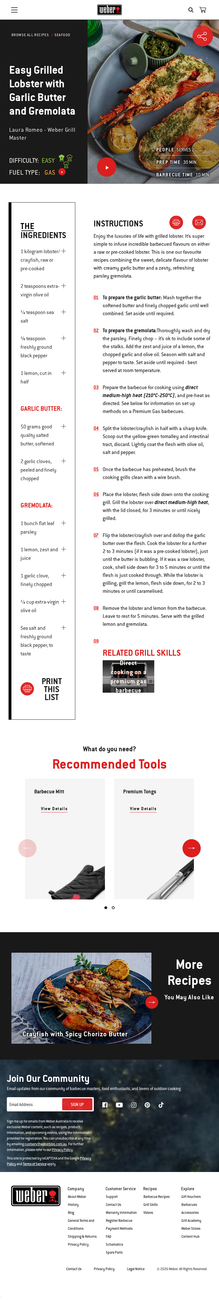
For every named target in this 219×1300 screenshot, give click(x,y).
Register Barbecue (119, 1220)
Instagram (133, 1104)
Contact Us (113, 1204)
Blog (71, 1212)
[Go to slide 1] (105, 907)
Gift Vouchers (191, 1196)
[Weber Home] (109, 10)
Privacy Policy (62, 1150)
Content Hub (190, 1236)
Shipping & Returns (82, 1236)
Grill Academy (191, 1220)
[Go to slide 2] (113, 907)
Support (112, 1196)
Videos (148, 1212)
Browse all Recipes (30, 35)
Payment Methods (119, 1228)
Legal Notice (136, 1269)
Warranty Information (121, 1212)
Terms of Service (34, 1164)
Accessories (190, 1212)
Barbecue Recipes (156, 1196)
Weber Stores (190, 1228)
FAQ (108, 1236)
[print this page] (178, 222)
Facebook (105, 1104)
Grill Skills (150, 1204)
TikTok (161, 1104)
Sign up (77, 1104)
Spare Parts (114, 1252)
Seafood (62, 35)
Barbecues (189, 1204)
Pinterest (147, 1104)
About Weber (77, 1196)
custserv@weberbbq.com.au (46, 1144)
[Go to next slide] (191, 848)
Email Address (21, 1104)
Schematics (114, 1244)
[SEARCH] (192, 10)
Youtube (119, 1105)
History (73, 1204)
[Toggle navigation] (14, 10)
